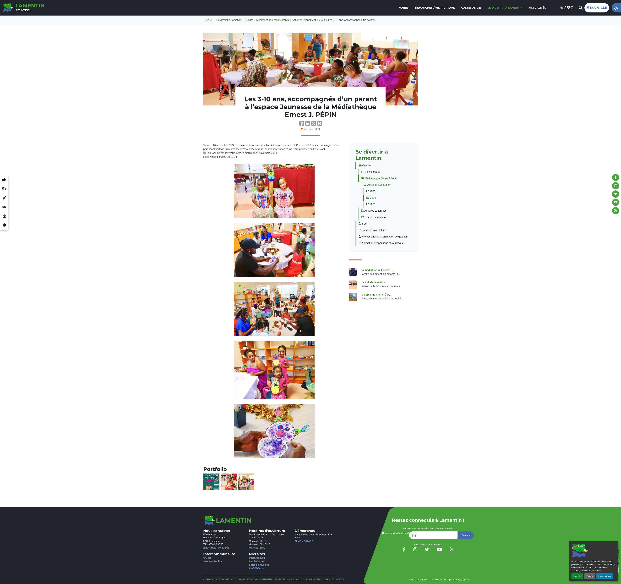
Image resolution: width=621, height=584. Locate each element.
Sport (364, 223)
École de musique (259, 564)
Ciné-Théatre (372, 172)
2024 (322, 20)
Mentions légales (226, 579)
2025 (372, 204)
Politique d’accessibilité (289, 579)
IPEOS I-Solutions (618, 556)
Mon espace (305, 541)
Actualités (537, 7)
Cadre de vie (471, 7)
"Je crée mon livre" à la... (376, 294)
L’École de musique (375, 217)
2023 (372, 191)
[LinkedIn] (308, 124)
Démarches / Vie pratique (435, 7)
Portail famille (257, 557)
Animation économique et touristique (382, 243)
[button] (319, 124)
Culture (249, 20)
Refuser (589, 576)
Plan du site (313, 579)
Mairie (404, 7)
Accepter (577, 576)
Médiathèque (256, 561)
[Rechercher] (580, 7)
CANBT (207, 557)
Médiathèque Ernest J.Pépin (272, 20)
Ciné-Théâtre (256, 568)
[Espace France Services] (4, 215)
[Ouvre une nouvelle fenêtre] (4, 179)
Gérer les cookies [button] (333, 579)
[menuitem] (404, 8)
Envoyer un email (217, 547)
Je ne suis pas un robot (396, 533)
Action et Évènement (304, 20)
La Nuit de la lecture (373, 282)
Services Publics (212, 561)
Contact (208, 579)
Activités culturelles (375, 210)
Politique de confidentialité (255, 579)
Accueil (209, 20)
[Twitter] (314, 124)
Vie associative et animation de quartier (384, 236)
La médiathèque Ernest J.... (377, 270)
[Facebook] (302, 124)
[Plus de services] (4, 225)
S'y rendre (258, 547)
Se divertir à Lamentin (505, 7)
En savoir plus (604, 576)
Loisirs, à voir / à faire (373, 230)
